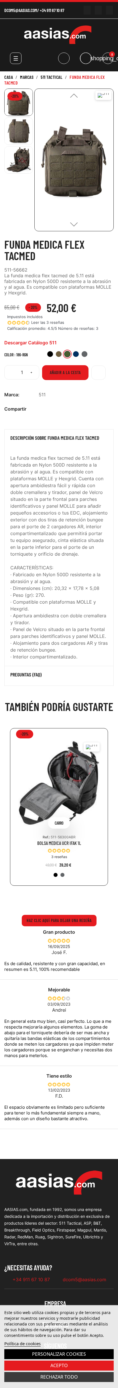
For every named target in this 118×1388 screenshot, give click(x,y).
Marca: (11, 394)
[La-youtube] (86, 10)
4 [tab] (67, 898)
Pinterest (60, 409)
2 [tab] (56, 898)
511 (42, 394)
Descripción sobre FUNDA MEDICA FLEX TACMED (54, 438)
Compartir (42, 409)
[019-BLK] (56, 875)
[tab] (59, 439)
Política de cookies (22, 1343)
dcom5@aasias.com (20, 10)
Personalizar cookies (59, 1354)
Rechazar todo (59, 1377)
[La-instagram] (98, 10)
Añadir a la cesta (65, 372)
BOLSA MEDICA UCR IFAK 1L (59, 843)
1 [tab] (50, 898)
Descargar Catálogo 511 (30, 343)
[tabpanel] (59, 811)
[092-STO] (62, 875)
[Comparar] (98, 372)
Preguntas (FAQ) (26, 675)
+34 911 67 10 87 (52, 10)
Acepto (59, 1365)
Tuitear (51, 409)
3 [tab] (62, 898)
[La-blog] (109, 10)
